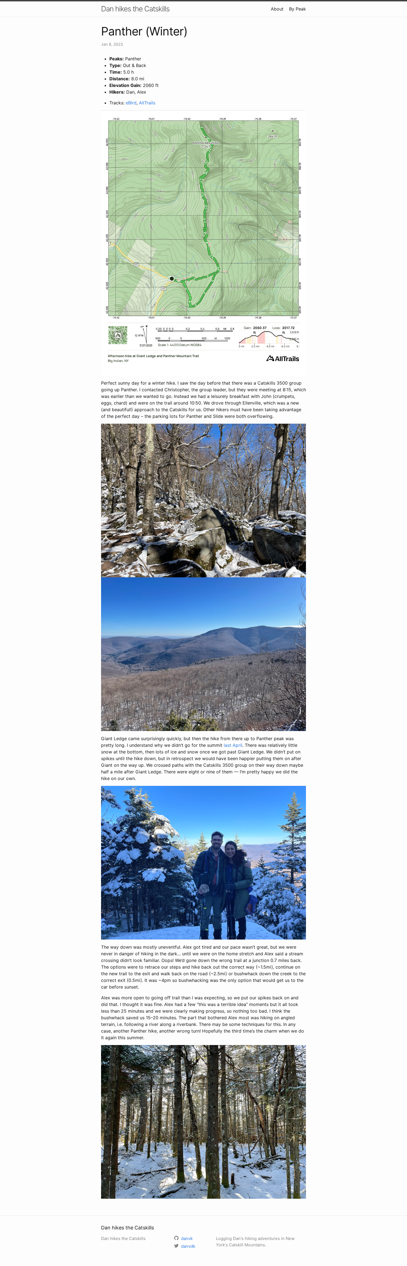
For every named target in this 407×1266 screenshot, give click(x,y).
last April (233, 745)
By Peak (297, 9)
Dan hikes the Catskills (135, 8)
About (277, 9)
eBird (131, 103)
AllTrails (147, 103)
